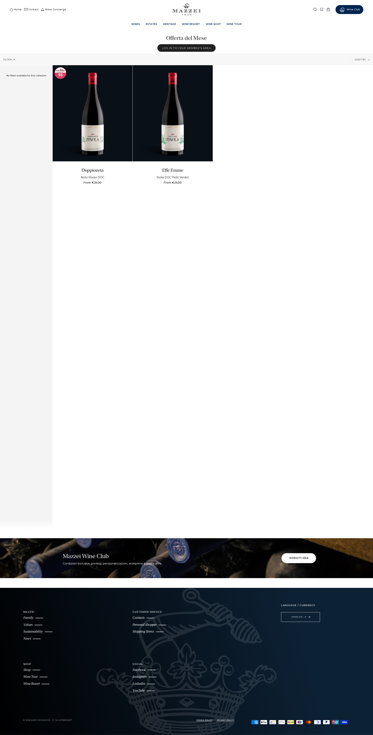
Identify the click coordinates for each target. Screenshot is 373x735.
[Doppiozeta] (93, 113)
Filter (7, 59)
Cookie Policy (204, 720)
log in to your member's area (186, 47)
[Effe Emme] (173, 113)
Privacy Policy (225, 720)
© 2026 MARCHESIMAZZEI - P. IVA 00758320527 (47, 720)
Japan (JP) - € (299, 617)
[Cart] (328, 9)
